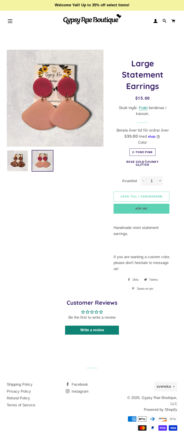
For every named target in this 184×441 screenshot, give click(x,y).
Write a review (92, 330)
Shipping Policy (20, 384)
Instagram (79, 391)
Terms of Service (21, 405)
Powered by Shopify (160, 409)
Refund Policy (18, 398)
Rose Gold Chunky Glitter (142, 163)
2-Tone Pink (142, 152)
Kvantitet (129, 181)
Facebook (79, 384)
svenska (164, 386)
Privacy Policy (19, 391)
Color (142, 142)
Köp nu (142, 208)
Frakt (143, 108)
